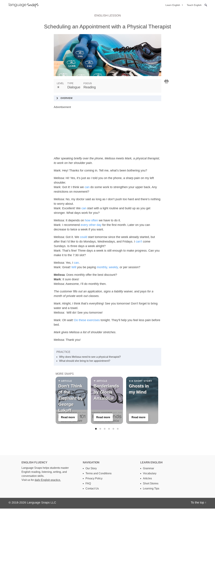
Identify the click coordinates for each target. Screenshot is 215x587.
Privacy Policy (93, 478)
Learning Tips (151, 488)
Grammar (148, 468)
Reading (89, 87)
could (83, 237)
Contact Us (92, 488)
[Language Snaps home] (22, 5)
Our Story (91, 468)
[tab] (96, 429)
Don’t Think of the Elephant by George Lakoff (70, 398)
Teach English (194, 5)
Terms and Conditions (98, 473)
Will (73, 267)
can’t (139, 241)
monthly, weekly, (108, 267)
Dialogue (73, 87)
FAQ (88, 483)
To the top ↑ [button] (198, 502)
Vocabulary (149, 473)
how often (91, 220)
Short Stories (150, 483)
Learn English (172, 5)
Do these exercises (87, 320)
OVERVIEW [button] (66, 98)
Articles (147, 478)
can (87, 187)
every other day (91, 225)
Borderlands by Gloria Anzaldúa (106, 392)
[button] (205, 5)
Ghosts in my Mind (139, 389)
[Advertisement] (107, 132)
